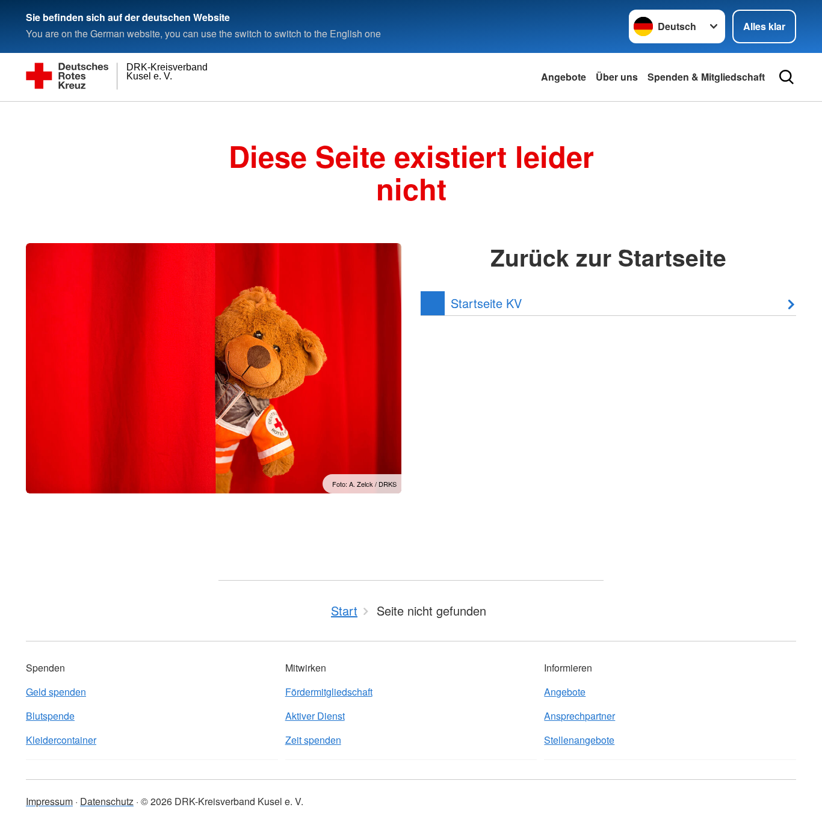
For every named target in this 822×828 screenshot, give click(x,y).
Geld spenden (56, 692)
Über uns (617, 77)
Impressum (49, 801)
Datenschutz (107, 801)
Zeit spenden (313, 740)
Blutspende (50, 716)
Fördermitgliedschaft (328, 692)
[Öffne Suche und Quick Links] (786, 77)
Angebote (563, 77)
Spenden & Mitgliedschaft (706, 77)
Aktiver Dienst (315, 716)
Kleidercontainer (61, 740)
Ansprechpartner (579, 716)
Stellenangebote (579, 740)
